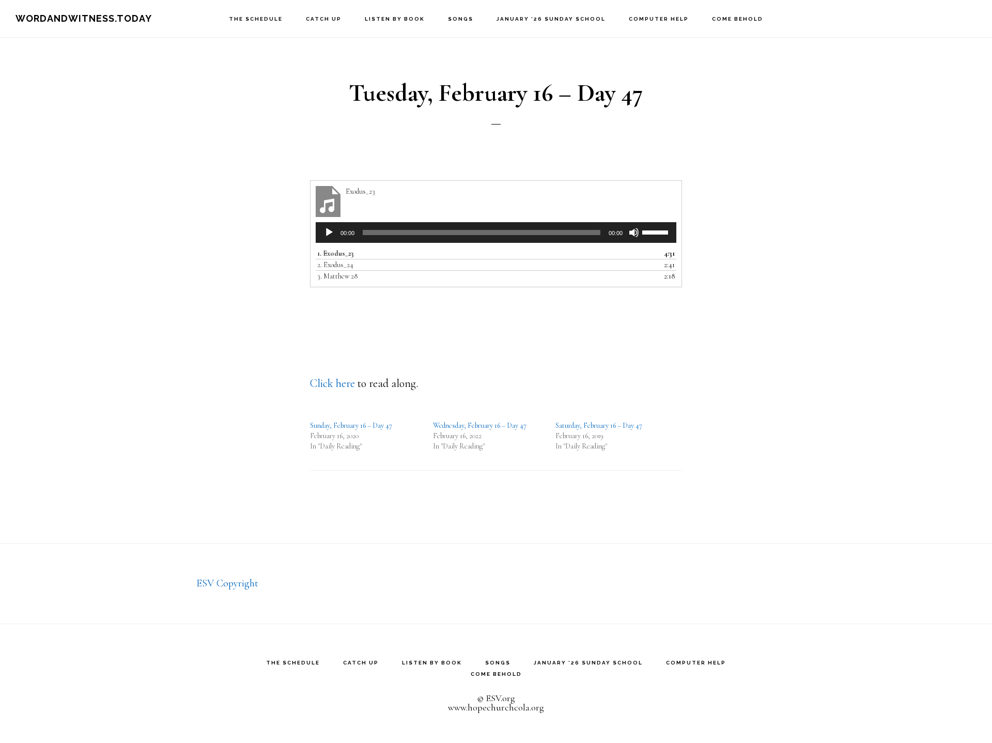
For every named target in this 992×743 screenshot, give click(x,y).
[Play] (329, 232)
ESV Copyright (227, 583)
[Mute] (634, 232)
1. (335, 253)
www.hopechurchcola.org (496, 707)
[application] (496, 232)
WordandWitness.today (84, 18)
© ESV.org (496, 698)
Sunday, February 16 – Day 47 (351, 425)
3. (337, 276)
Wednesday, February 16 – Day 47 (479, 425)
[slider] (656, 231)
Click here (332, 383)
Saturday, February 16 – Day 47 (598, 425)
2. (335, 264)
